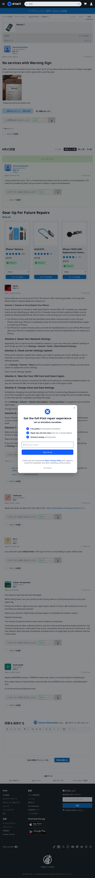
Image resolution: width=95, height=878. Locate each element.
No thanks (47, 468)
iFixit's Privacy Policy (53, 460)
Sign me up (47, 452)
